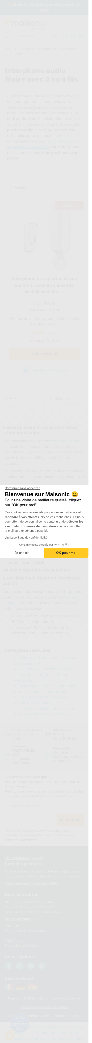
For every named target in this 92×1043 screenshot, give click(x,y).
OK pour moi (66, 553)
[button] (10, 1035)
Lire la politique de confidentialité (26, 537)
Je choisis (22, 553)
